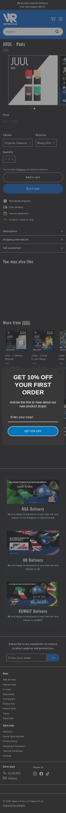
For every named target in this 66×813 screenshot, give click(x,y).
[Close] (59, 372)
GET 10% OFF (33, 431)
